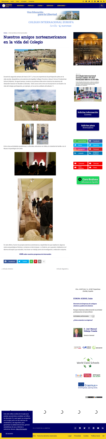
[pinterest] (95, 1)
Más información (21, 429)
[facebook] (86, 1)
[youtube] (98, 1)
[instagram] (92, 1)
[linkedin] (101, 1)
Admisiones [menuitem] (61, 5)
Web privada (5, 1)
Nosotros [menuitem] (20, 5)
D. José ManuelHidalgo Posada (90, 330)
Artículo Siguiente (62, 269)
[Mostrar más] (44, 261)
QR (103, 436)
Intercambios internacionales (17, 33)
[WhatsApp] (31, 261)
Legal (69, 436)
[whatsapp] (83, 1)
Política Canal (95, 436)
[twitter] (89, 1)
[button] (101, 5)
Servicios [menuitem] (50, 5)
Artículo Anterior (8, 269)
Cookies (86, 436)
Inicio (5, 33)
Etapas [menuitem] (40, 5)
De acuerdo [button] (9, 433)
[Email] (39, 261)
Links (17, 1)
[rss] (103, 1)
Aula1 (12, 1)
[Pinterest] (35, 261)
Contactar (31, 1)
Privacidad (77, 436)
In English (23, 1)
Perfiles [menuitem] (31, 5)
